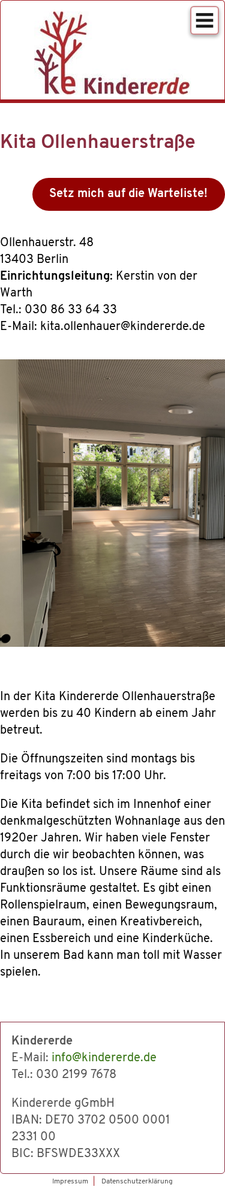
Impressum (76, 175)
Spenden (83, 69)
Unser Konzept (103, 28)
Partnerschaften (108, 48)
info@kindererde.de (104, 1058)
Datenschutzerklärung (113, 196)
